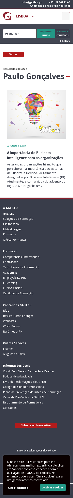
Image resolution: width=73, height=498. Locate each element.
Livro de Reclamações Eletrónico (24, 382)
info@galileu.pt (31, 2)
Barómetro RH (12, 331)
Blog (6, 310)
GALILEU (9, 213)
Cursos (46, 33)
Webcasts (9, 321)
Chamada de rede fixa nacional (50, 6)
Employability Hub (14, 277)
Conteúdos (62, 33)
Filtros (64, 40)
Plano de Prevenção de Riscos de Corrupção (32, 392)
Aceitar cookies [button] (52, 487)
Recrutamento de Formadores (23, 402)
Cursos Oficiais (13, 288)
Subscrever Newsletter (36, 425)
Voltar (13, 54)
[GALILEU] (7, 16)
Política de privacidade (17, 376)
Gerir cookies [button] (18, 488)
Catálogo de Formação (18, 293)
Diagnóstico (11, 224)
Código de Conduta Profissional (24, 387)
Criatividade (10, 262)
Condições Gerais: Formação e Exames (29, 371)
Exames (8, 349)
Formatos (9, 234)
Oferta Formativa (14, 239)
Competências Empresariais (21, 257)
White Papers (11, 326)
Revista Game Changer (18, 316)
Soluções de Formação (18, 219)
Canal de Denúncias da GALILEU (24, 397)
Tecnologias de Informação (21, 267)
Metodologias (12, 229)
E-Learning (10, 283)
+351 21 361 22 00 (59, 2)
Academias (10, 272)
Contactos (10, 408)
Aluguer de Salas (14, 354)
